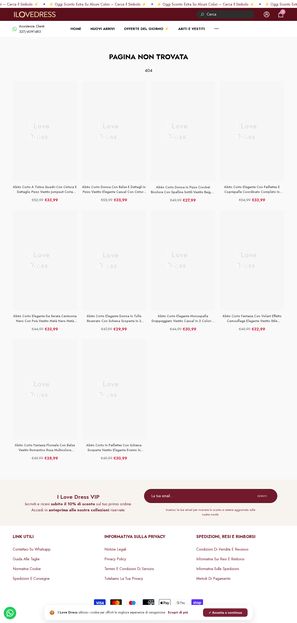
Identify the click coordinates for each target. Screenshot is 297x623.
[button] (280, 14)
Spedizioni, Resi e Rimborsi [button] (225, 537)
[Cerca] (225, 14)
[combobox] (230, 14)
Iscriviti (262, 496)
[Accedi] (266, 14)
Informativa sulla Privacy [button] (134, 537)
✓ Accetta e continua (225, 612)
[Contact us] (10, 613)
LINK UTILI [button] (23, 537)
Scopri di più (178, 612)
